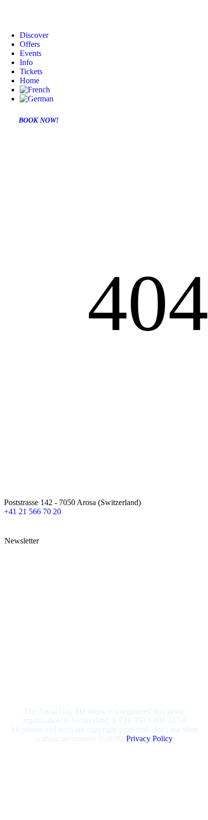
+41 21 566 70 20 (32, 511)
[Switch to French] (35, 89)
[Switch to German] (37, 98)
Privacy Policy (149, 738)
